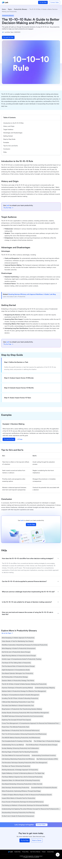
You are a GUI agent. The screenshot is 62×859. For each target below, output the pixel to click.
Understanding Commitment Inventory (44, 755)
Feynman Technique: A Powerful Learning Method (17, 687)
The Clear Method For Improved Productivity (16, 755)
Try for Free (42, 2)
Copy (20, 439)
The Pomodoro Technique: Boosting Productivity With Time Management (24, 762)
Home (4, 9)
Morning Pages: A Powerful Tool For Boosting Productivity (20, 752)
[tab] (31, 362)
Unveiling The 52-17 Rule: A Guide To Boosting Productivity (20, 698)
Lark (7, 205)
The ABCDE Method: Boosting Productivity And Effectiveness (21, 737)
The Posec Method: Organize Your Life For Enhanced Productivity (22, 777)
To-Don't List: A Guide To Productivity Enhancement (18, 816)
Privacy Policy (25, 851)
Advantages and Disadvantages (12, 133)
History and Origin (8, 126)
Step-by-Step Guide (9, 139)
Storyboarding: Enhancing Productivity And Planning (18, 812)
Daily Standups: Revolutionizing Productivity (15, 787)
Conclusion (6, 149)
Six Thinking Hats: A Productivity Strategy (15, 677)
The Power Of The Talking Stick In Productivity (16, 662)
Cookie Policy (17, 851)
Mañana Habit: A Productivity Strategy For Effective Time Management (24, 691)
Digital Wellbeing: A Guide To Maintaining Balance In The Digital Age (23, 773)
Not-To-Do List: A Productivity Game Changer (16, 652)
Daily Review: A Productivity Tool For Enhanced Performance (20, 730)
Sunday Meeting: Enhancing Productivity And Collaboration (20, 748)
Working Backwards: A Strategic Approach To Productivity (20, 769)
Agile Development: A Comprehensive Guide (16, 670)
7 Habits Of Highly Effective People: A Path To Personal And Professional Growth (27, 794)
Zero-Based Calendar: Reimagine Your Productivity (17, 673)
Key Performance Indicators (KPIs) (47, 759)
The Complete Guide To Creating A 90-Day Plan (17, 741)
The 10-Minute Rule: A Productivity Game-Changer (41, 745)
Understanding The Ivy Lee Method (13, 745)
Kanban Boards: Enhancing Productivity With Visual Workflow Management (25, 712)
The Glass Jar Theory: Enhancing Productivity (16, 766)
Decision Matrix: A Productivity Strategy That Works (18, 680)
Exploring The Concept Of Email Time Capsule (16, 720)
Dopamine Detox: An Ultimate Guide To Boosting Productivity (21, 780)
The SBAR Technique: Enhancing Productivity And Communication (22, 716)
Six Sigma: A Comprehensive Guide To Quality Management (20, 695)
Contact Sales (54, 2)
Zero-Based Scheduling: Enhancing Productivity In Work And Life (22, 784)
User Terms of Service (35, 851)
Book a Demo (36, 840)
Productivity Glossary (20, 9)
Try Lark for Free (8, 37)
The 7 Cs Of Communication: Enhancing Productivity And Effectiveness (24, 734)
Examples (6, 142)
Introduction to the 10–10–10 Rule (13, 123)
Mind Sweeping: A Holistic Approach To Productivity (18, 637)
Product (44, 851)
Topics (10, 9)
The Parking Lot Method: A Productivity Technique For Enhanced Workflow (25, 805)
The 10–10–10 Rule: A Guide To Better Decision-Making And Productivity (24, 684)
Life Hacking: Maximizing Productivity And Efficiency (18, 759)
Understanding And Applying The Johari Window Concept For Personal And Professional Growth (32, 809)
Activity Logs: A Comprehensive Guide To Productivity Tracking (21, 659)
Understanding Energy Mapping (45, 687)
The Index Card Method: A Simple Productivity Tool (18, 705)
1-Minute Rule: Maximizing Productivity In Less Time (18, 702)
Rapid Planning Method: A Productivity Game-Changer (19, 655)
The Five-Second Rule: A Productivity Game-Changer (18, 666)
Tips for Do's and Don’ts (10, 145)
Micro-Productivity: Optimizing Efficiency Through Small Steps (21, 791)
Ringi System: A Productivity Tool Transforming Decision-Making (22, 709)
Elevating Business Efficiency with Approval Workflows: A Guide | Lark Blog (32, 294)
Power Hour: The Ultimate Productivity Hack (15, 727)
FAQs (5, 152)
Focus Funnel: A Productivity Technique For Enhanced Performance (22, 802)
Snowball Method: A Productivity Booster (44, 787)
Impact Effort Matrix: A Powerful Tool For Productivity (18, 798)
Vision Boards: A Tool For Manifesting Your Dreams (17, 641)
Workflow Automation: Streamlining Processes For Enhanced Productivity (24, 645)
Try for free (31, 524)
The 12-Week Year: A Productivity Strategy (47, 741)
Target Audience (8, 129)
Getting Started (8, 136)
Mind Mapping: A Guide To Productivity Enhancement (18, 648)
